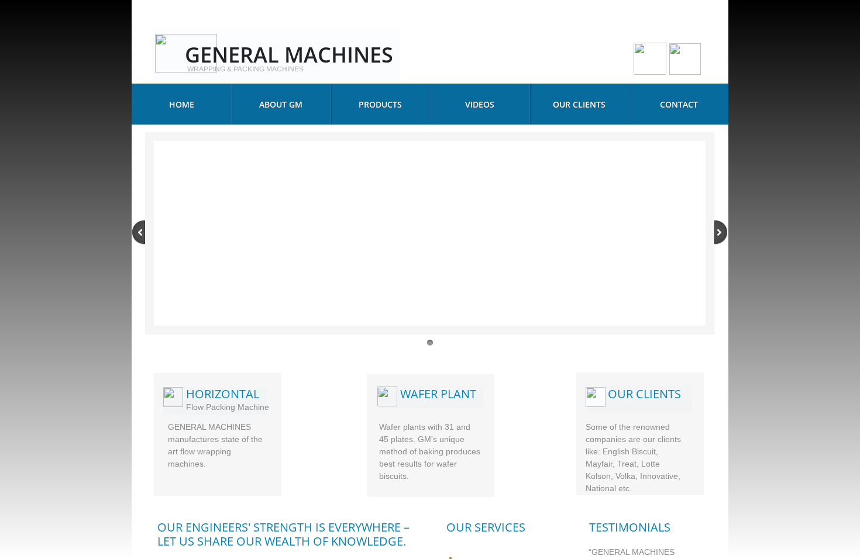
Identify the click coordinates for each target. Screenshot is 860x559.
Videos (479, 104)
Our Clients (579, 104)
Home (181, 104)
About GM (280, 104)
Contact (679, 104)
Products (380, 104)
